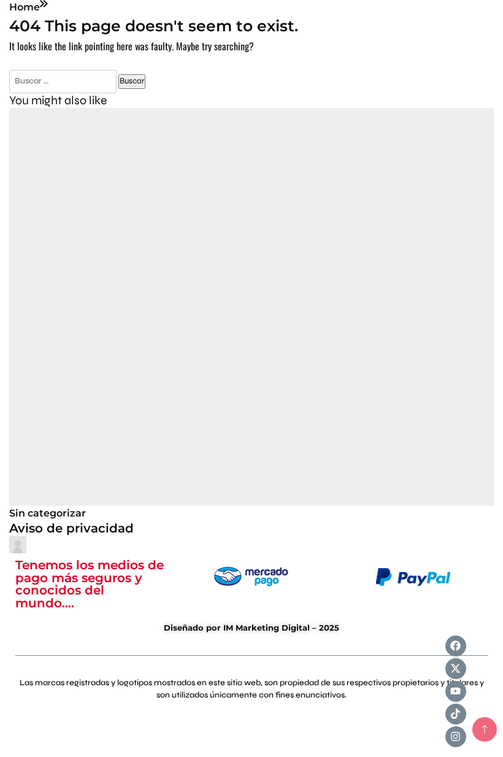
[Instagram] (455, 736)
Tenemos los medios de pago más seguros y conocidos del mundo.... (89, 584)
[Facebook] (455, 646)
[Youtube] (455, 691)
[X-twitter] (455, 668)
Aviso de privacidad (71, 528)
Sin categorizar (47, 513)
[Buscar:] (63, 80)
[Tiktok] (455, 714)
